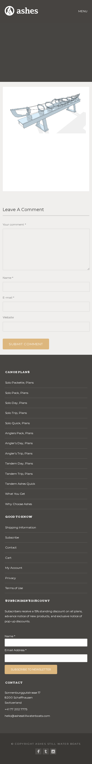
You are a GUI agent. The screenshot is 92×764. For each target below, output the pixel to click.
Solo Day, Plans (16, 403)
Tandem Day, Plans (19, 463)
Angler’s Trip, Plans (18, 453)
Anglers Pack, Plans (19, 433)
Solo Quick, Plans (17, 423)
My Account (13, 568)
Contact (11, 547)
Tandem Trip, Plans (19, 473)
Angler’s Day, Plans (19, 443)
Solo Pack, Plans (16, 393)
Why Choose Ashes (18, 504)
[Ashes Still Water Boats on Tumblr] (46, 751)
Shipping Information (20, 527)
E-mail (8, 297)
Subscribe (12, 537)
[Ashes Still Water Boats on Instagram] (53, 751)
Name (8, 278)
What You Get (15, 493)
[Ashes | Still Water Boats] (38, 751)
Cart (8, 558)
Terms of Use (14, 588)
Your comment (14, 224)
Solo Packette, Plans (19, 382)
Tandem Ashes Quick (20, 483)
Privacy (10, 578)
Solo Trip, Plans (16, 413)
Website (8, 317)
